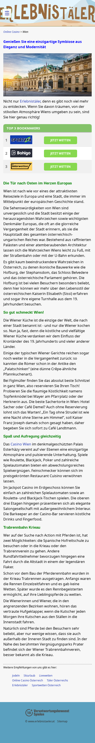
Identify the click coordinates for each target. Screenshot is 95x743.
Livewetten (45, 675)
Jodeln (16, 675)
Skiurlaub (29, 675)
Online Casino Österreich (27, 680)
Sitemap (62, 721)
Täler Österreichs (57, 680)
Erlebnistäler (30, 101)
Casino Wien (21, 444)
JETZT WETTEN (60, 140)
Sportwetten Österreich (46, 685)
